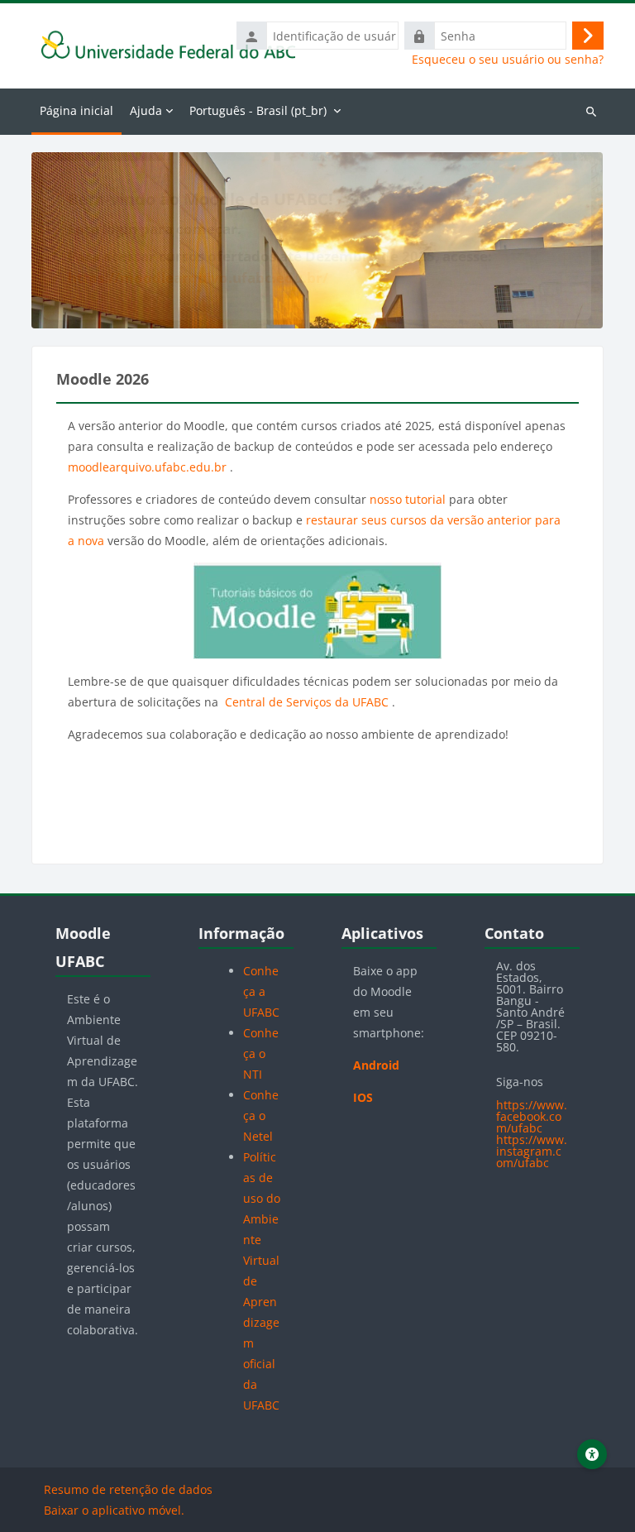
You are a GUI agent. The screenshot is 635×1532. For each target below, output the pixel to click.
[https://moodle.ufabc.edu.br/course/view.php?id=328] (317, 611)
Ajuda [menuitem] (146, 110)
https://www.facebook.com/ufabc (531, 1116)
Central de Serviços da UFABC (307, 702)
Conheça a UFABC (261, 991)
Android (376, 1065)
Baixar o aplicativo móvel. (114, 1510)
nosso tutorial (408, 499)
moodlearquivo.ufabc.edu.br (149, 467)
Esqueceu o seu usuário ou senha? (508, 59)
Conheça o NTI (261, 1053)
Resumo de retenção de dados (128, 1489)
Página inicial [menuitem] (76, 110)
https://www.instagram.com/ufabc (531, 1151)
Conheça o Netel (261, 1115)
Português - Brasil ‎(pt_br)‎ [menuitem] (258, 110)
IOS (363, 1097)
